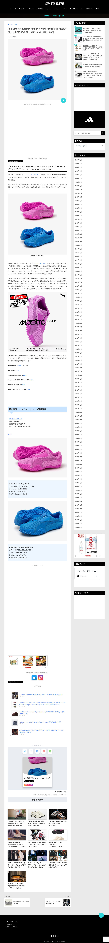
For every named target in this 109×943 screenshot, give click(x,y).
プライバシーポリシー (13, 922)
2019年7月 (78, 475)
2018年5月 (78, 527)
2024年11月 (79, 238)
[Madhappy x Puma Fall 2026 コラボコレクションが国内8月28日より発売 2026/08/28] (36, 726)
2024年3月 (78, 267)
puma (48, 795)
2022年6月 (78, 345)
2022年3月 (78, 356)
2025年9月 (78, 201)
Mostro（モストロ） (40, 263)
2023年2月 (78, 316)
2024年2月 (78, 271)
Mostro (41, 795)
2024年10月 (79, 241)
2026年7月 (78, 163)
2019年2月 (78, 494)
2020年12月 (79, 412)
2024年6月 (78, 256)
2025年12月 (79, 190)
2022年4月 (78, 353)
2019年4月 (78, 486)
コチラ (17, 370)
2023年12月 (79, 279)
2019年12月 (79, 457)
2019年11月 (79, 460)
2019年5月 (78, 483)
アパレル (31, 9)
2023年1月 (78, 319)
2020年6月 (78, 434)
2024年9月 (78, 245)
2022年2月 (78, 360)
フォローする (29, 784)
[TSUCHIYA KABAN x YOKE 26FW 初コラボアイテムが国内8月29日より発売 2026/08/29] (37, 699)
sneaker (55, 795)
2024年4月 (78, 264)
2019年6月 (78, 479)
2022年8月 (78, 338)
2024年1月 (78, 275)
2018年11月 (79, 505)
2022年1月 (78, 364)
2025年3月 (78, 223)
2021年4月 (78, 397)
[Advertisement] (37, 118)
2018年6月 (78, 523)
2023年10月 (79, 286)
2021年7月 (78, 386)
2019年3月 (78, 490)
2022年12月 (79, 323)
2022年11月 (79, 327)
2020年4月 (78, 442)
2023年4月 (78, 308)
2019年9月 (78, 468)
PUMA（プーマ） (33, 175)
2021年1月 (78, 408)
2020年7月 (78, 431)
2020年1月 (78, 453)
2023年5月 (78, 305)
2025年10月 (79, 197)
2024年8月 (78, 249)
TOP (11, 9)
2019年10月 (79, 464)
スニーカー (22, 9)
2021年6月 (78, 390)
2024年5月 (78, 260)
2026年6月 (78, 167)
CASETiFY (89, 9)
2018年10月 (79, 509)
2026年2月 (78, 182)
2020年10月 (79, 420)
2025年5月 (78, 215)
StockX (10, 434)
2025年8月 (78, 204)
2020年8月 (78, 427)
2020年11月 (79, 416)
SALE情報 (40, 9)
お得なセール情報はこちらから (54, 16)
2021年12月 (79, 368)
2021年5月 (78, 394)
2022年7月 (78, 342)
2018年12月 (79, 501)
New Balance (73, 9)
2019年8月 (78, 472)
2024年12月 (79, 234)
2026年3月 (78, 178)
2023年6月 (78, 301)
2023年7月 (78, 297)
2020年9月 (78, 423)
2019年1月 (78, 497)
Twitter (19, 365)
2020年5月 (78, 438)
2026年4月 (78, 175)
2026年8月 (78, 160)
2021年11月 (79, 371)
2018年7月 (78, 520)
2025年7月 (78, 208)
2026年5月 (78, 171)
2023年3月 (78, 312)
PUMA (65, 792)
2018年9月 (78, 512)
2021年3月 (78, 401)
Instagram (57, 9)
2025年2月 (78, 227)
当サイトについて (11, 926)
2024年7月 (78, 253)
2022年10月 (79, 330)
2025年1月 (78, 230)
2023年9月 (78, 290)
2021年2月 (78, 405)
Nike (81, 9)
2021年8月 (78, 382)
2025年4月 (78, 219)
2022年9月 (78, 334)
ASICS (97, 9)
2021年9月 (78, 379)
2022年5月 (78, 349)
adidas (65, 9)
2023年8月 (78, 293)
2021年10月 (79, 375)
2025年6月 (78, 212)
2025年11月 (79, 193)
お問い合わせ (10, 924)
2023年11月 (79, 282)
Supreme (48, 9)
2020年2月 (78, 449)
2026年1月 (78, 186)
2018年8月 (78, 516)
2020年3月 (78, 446)
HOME (55, 936)
